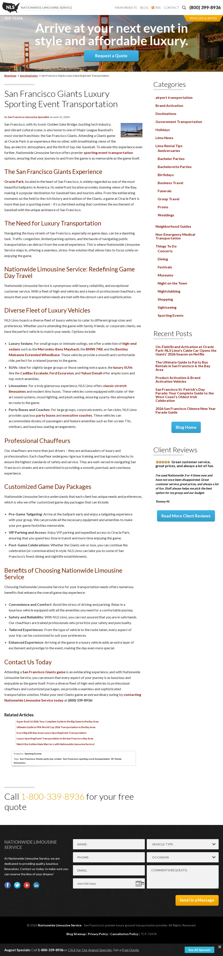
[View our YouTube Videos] (27, 885)
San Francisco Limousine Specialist (28, 117)
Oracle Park (14, 181)
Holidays (162, 130)
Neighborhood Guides (173, 226)
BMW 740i (94, 349)
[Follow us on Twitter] (17, 885)
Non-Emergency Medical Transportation (175, 236)
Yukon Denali (91, 373)
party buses (46, 415)
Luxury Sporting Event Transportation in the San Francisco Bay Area (55, 738)
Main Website (126, 7)
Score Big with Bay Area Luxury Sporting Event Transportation (51, 732)
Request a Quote (111, 55)
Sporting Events (29, 75)
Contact (171, 7)
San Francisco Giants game (44, 672)
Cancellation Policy (124, 934)
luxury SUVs (123, 367)
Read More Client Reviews (186, 515)
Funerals (165, 191)
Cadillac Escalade (34, 373)
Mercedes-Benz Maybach (58, 349)
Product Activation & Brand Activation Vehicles (177, 379)
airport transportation (174, 97)
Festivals (165, 267)
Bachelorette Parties (175, 167)
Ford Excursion (61, 373)
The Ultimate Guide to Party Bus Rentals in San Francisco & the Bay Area (182, 366)
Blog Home (186, 427)
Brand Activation (169, 105)
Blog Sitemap (76, 934)
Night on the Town (172, 283)
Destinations (165, 113)
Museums (165, 275)
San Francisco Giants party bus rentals (41, 759)
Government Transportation (178, 122)
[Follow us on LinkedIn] (36, 885)
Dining (163, 259)
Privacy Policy (98, 934)
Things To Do (166, 246)
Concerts (165, 251)
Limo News (164, 138)
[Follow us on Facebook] (7, 885)
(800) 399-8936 (205, 7)
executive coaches (77, 415)
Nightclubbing (169, 291)
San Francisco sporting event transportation (86, 759)
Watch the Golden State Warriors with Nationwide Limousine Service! (56, 744)
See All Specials (199, 950)
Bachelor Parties (171, 159)
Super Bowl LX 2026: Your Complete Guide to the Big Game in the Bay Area (58, 721)
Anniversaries (169, 150)
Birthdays (166, 175)
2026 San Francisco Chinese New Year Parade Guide (185, 410)
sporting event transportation (108, 152)
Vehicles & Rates (203, 18)
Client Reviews (175, 449)
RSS (158, 7)
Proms (163, 207)
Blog (144, 7)
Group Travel (168, 199)
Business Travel (170, 183)
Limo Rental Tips (168, 146)
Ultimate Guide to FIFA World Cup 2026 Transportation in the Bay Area (56, 727)
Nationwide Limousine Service (59, 925)
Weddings (166, 215)
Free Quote (130, 950)
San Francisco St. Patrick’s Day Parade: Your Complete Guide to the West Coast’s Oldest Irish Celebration (184, 394)
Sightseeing (167, 307)
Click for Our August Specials (90, 950)
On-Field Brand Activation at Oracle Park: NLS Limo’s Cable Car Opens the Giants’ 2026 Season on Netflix (185, 350)
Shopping (165, 299)
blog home (10, 75)
